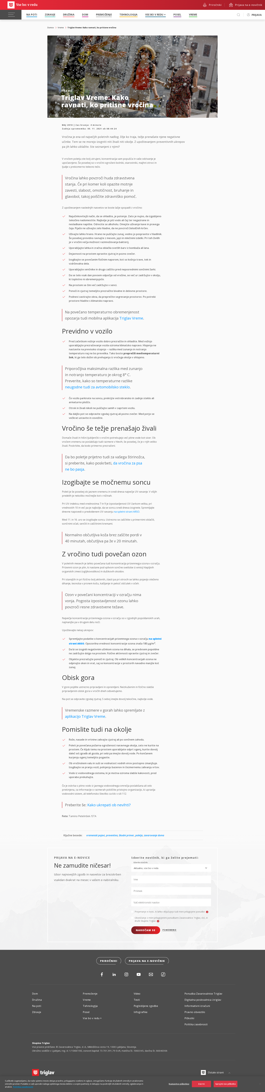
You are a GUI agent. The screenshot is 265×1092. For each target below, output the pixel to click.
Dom (85, 14)
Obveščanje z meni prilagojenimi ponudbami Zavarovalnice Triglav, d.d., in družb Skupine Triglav (171, 919)
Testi (137, 999)
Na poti (31, 14)
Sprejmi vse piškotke (225, 1083)
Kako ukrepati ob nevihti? (109, 804)
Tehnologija (128, 14)
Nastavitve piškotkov (179, 1083)
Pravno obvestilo (194, 1012)
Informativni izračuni (197, 1006)
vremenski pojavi (95, 835)
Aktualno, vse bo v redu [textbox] (146, 868)
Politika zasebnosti (196, 1024)
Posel (177, 14)
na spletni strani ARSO (126, 511)
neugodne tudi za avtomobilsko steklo (97, 386)
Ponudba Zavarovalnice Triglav (203, 993)
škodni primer (126, 835)
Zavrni (201, 1083)
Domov (50, 27)
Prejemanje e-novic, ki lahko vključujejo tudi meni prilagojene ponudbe (170, 911)
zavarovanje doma (154, 835)
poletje (139, 835)
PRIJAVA (257, 15)
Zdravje (50, 14)
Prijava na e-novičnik (147, 961)
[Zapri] (260, 1083)
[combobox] (171, 868)
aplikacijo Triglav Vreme (85, 716)
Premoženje (104, 14)
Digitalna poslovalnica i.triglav (202, 999)
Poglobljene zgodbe (146, 1006)
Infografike (141, 1012)
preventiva (112, 835)
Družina (68, 14)
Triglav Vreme (131, 318)
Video (137, 993)
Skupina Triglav (41, 1043)
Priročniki (108, 961)
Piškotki (189, 1018)
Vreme (193, 14)
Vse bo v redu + (155, 14)
